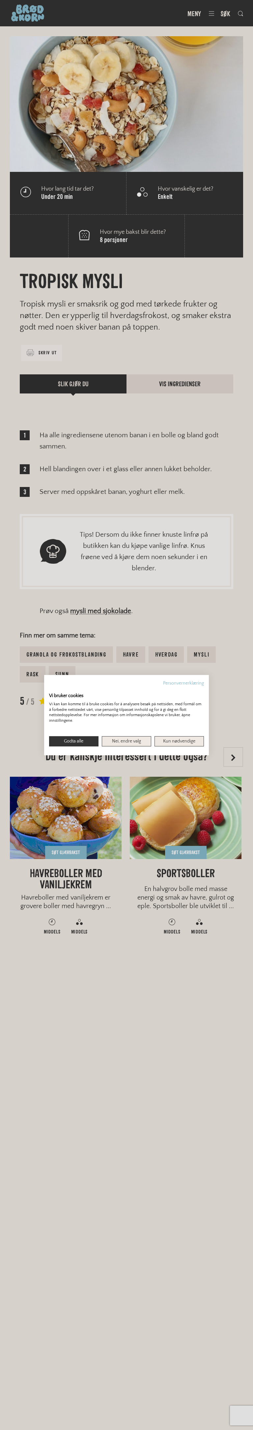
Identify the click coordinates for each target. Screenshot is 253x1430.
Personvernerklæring (183, 683)
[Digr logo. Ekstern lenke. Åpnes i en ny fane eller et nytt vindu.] (53, 688)
